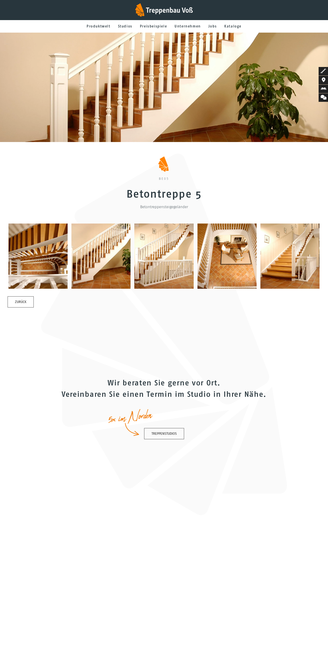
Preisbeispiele (153, 26)
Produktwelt (98, 26)
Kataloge (232, 26)
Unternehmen (187, 26)
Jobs (212, 26)
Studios (125, 26)
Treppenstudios (164, 433)
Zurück (20, 302)
